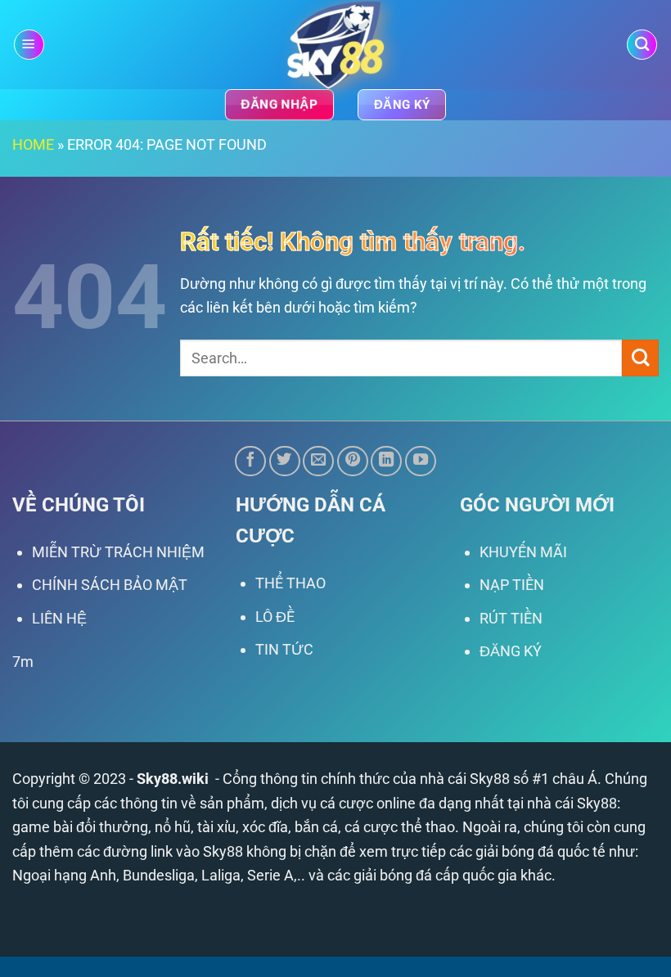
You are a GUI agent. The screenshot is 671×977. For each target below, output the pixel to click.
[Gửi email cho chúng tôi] (318, 461)
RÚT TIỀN (511, 618)
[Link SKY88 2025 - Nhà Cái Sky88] (336, 44)
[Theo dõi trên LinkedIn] (386, 461)
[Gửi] (640, 358)
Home (33, 144)
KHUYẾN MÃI (523, 552)
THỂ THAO (290, 583)
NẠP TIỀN (512, 584)
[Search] (642, 44)
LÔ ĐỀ (275, 616)
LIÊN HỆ (59, 618)
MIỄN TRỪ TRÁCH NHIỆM (118, 552)
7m (23, 661)
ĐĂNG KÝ (511, 651)
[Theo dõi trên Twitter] (284, 461)
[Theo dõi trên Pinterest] (352, 461)
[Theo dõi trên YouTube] (420, 461)
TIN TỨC (284, 649)
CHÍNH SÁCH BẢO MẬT (109, 584)
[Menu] (29, 44)
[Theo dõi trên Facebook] (250, 461)
